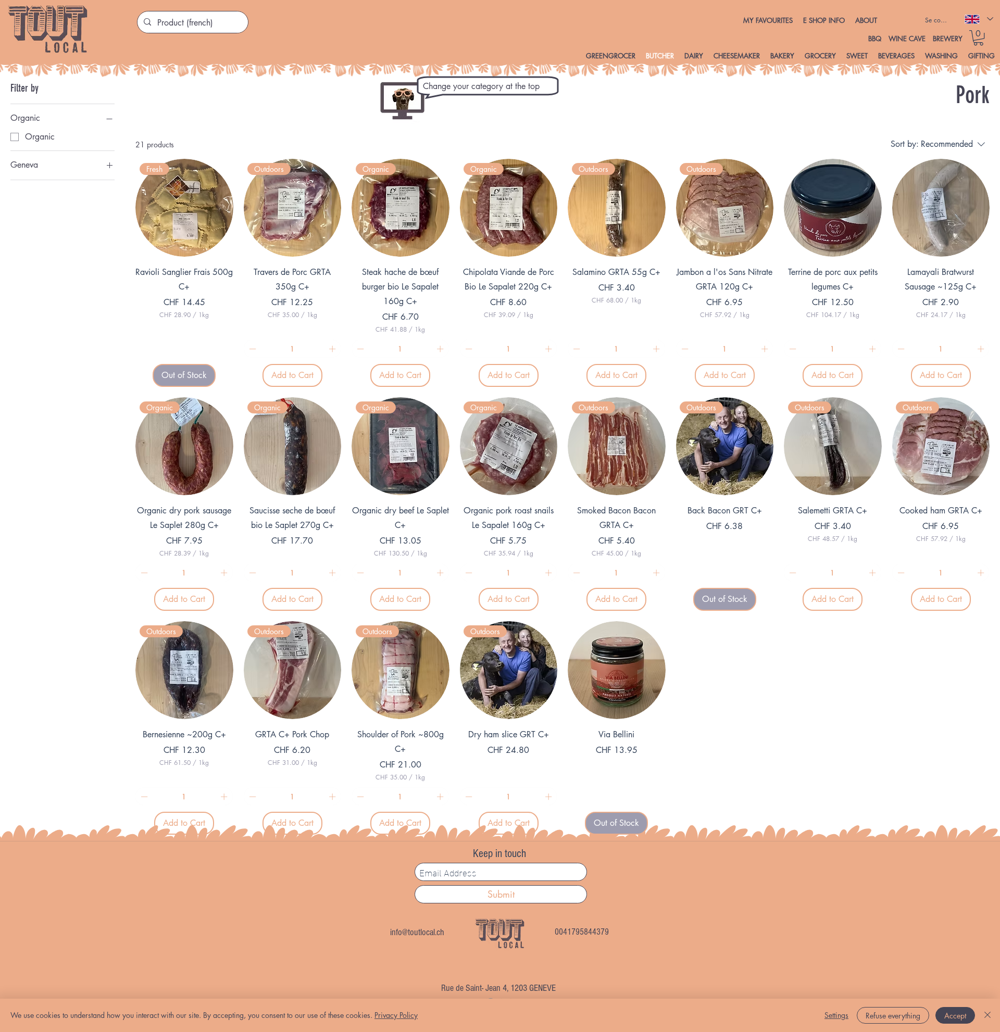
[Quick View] (833, 208)
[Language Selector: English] (978, 19)
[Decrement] (251, 349)
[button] (824, 20)
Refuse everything (893, 1016)
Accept (955, 1016)
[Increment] (333, 349)
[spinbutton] (292, 349)
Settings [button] (836, 1015)
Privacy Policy (396, 1015)
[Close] (987, 1015)
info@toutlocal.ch (417, 932)
